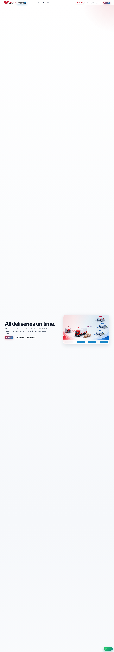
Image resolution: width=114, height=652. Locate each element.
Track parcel (88, 2)
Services (40, 2)
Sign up (100, 2)
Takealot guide (50, 2)
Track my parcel (20, 337)
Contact (62, 2)
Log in (94, 2)
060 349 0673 (80, 2)
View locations (30, 337)
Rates (44, 2)
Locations (57, 2)
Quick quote (106, 2)
